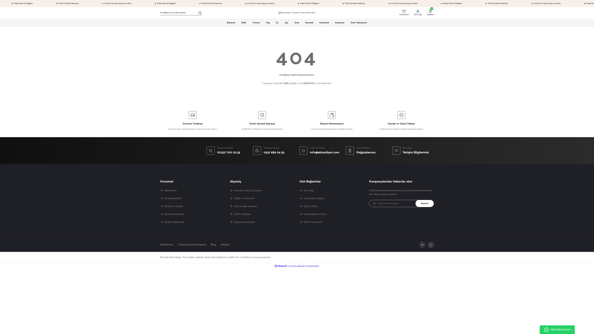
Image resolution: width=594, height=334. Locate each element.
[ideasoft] (281, 266)
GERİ (286, 83)
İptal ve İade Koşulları (245, 206)
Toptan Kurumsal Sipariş (192, 245)
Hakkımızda (170, 191)
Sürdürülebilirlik (172, 198)
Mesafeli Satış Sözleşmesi (248, 191)
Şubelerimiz (166, 245)
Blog (213, 245)
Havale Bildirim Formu (315, 214)
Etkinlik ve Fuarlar (173, 206)
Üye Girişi (308, 191)
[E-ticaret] (297, 266)
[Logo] (296, 12)
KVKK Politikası (242, 214)
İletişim (225, 245)
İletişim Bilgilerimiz (174, 222)
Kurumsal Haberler (174, 214)
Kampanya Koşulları (244, 222)
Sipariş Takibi (310, 206)
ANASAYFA (308, 83)
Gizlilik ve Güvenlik (244, 198)
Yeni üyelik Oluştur (313, 198)
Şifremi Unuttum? (313, 222)
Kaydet (424, 203)
